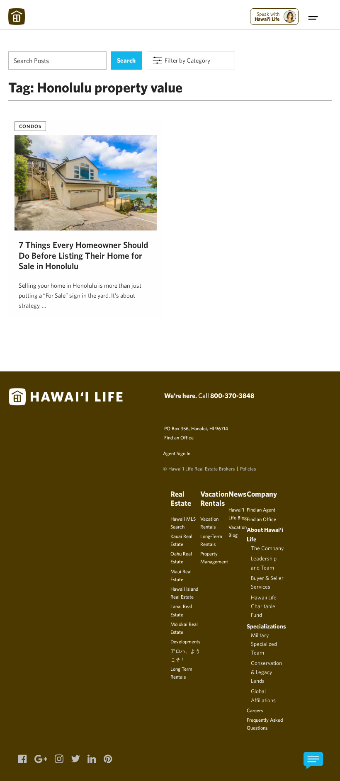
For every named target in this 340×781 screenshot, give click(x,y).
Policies (248, 468)
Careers (255, 710)
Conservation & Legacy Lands (266, 672)
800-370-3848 (232, 395)
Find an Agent (261, 509)
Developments (185, 641)
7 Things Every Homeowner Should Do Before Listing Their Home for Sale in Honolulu (83, 255)
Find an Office (179, 437)
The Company (267, 548)
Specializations (266, 626)
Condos (30, 126)
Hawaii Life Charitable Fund (264, 606)
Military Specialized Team (264, 644)
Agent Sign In (176, 453)
